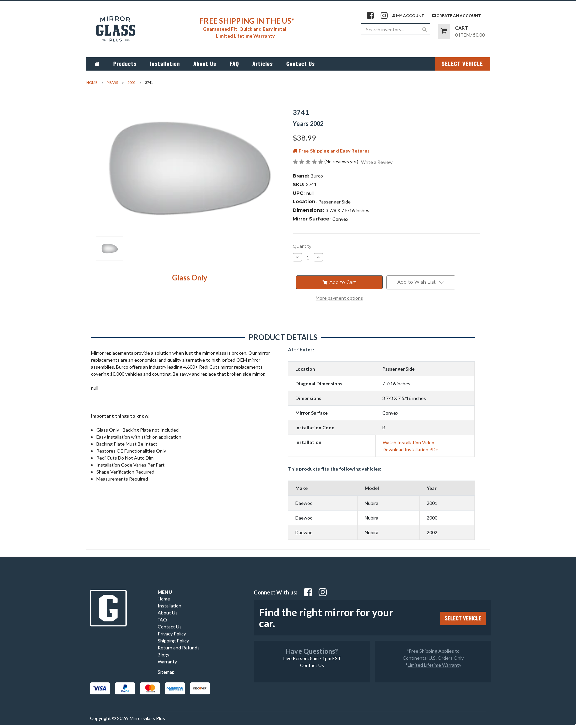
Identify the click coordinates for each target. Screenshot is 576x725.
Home (164, 598)
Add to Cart (342, 282)
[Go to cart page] (444, 31)
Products (125, 64)
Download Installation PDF (410, 449)
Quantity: (302, 246)
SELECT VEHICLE (462, 64)
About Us (204, 64)
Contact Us (300, 64)
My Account (409, 15)
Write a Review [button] (377, 162)
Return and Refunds (179, 647)
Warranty (167, 661)
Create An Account (458, 15)
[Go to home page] (97, 64)
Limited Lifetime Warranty (434, 665)
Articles (262, 64)
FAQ (234, 64)
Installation (165, 64)
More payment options (339, 298)
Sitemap (166, 672)
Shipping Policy (173, 640)
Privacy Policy (172, 633)
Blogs (163, 654)
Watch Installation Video (408, 442)
